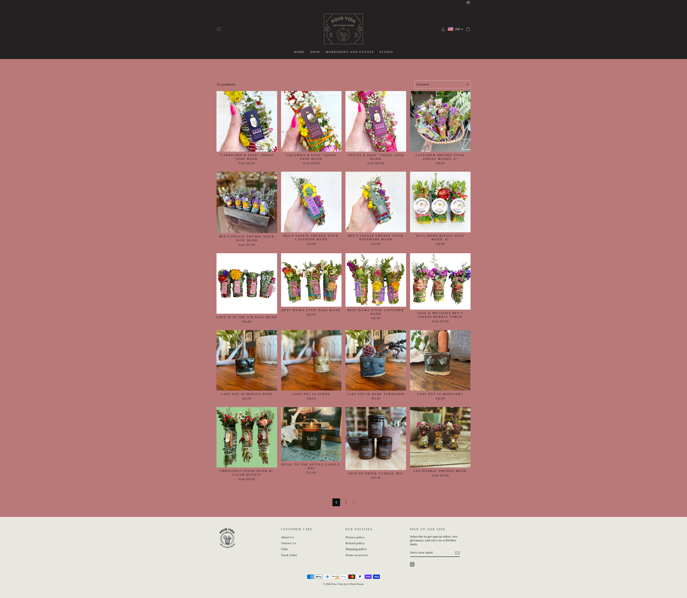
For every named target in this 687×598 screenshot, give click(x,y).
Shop (315, 52)
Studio (386, 52)
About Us (287, 537)
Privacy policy (355, 537)
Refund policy (355, 543)
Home (299, 52)
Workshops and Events (350, 52)
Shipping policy (356, 549)
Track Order (289, 555)
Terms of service (356, 555)
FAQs (284, 549)
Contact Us (288, 543)
